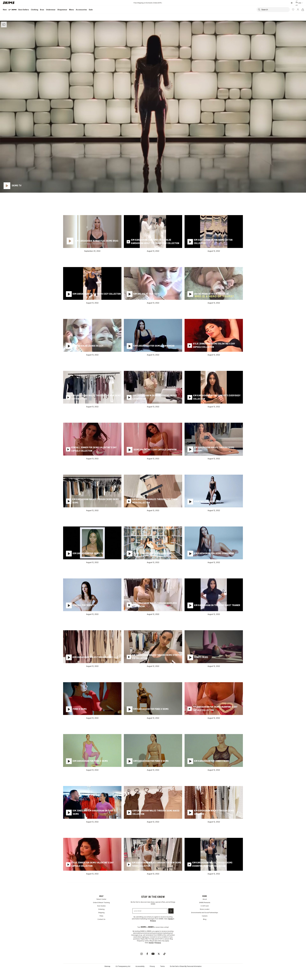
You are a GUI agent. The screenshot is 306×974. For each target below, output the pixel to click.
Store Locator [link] (204, 909)
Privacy (152, 966)
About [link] (205, 899)
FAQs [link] (101, 916)
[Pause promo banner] (291, 3)
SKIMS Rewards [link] (204, 902)
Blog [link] (204, 919)
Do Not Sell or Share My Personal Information (186, 966)
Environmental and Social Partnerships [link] (204, 912)
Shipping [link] (101, 912)
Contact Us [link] (101, 919)
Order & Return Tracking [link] (101, 902)
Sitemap (107, 966)
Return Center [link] (101, 899)
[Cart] (302, 9)
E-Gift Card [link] (205, 906)
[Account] (297, 9)
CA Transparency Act (123, 966)
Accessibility (140, 966)
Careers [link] (205, 916)
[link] (141, 954)
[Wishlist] (293, 9)
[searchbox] (275, 9)
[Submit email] (171, 911)
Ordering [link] (101, 909)
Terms (162, 966)
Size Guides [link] (101, 906)
